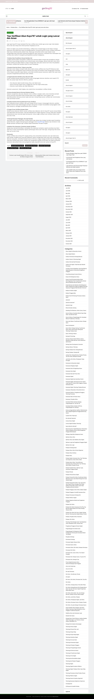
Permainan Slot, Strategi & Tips (72, 559)
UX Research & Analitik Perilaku (72, 686)
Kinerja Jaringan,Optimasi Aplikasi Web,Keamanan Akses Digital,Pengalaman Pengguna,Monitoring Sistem (76, 412)
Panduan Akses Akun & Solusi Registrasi (74, 450)
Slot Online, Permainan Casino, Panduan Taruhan (76, 602)
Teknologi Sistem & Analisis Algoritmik (74, 678)
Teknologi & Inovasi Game (71, 639)
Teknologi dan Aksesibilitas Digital (73, 658)
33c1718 (9, 41)
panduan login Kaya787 (44, 145)
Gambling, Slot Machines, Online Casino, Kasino (76, 310)
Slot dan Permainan (70, 571)
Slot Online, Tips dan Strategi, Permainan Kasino (76, 605)
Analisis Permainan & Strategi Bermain (74, 256)
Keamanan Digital (69, 376)
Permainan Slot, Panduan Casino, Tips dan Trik (76, 556)
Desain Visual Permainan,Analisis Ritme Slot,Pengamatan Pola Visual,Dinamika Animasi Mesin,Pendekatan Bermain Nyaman (76, 281)
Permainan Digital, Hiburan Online (73, 542)
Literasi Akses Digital (70, 421)
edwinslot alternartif (70, 302)
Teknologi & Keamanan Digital (72, 642)
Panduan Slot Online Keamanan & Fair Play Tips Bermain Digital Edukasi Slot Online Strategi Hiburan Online (76, 508)
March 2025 (68, 230)
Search (67, 143)
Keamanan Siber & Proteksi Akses (73, 396)
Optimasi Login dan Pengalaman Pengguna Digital (76, 442)
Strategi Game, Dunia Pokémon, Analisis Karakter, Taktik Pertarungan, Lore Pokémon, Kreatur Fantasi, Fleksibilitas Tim (76, 620)
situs (67, 64)
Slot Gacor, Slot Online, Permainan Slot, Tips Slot (76, 579)
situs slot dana (69, 101)
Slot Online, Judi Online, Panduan (73, 597)
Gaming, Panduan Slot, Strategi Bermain (74, 349)
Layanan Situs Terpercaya (71, 415)
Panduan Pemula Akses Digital (72, 474)
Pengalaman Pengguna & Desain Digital (74, 526)
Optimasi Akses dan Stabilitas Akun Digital (75, 439)
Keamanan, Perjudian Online (72, 399)
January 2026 (68, 204)
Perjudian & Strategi (70, 536)
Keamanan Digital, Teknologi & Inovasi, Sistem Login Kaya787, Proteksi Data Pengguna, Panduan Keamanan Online (76, 383)
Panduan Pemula (69, 472)
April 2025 (68, 227)
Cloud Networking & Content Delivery (74, 274)
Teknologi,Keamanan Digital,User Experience (75, 681)
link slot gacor (69, 43)
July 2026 (68, 188)
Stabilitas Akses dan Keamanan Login (74, 613)
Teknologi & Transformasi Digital (73, 653)
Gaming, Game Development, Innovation (74, 344)
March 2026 (68, 198)
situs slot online (69, 568)
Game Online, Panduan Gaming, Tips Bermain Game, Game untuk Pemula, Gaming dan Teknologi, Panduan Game (75, 330)
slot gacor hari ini (69, 90)
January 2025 (68, 235)
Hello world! (81, 180)
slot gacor (68, 53)
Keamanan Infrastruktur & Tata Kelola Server (75, 389)
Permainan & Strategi (70, 539)
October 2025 (68, 212)
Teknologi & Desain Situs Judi (72, 629)
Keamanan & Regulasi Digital (72, 365)
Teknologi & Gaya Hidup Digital (72, 634)
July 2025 (68, 219)
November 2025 (69, 209)
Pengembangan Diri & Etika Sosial (73, 528)
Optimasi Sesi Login (70, 445)
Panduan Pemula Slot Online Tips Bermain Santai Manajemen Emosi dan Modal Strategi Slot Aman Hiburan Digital (76, 479)
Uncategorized (69, 683)
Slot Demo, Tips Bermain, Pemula (73, 574)
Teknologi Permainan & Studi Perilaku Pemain (75, 673)
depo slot (68, 69)
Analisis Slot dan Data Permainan (73, 262)
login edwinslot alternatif (71, 426)
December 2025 (69, 206)
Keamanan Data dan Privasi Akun (73, 373)
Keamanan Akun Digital (71, 371)
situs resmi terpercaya (70, 566)
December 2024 (69, 238)
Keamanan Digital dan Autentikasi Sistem (74, 379)
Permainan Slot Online (70, 550)
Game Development (70, 325)
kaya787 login (41, 121)
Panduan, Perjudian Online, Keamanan (74, 516)
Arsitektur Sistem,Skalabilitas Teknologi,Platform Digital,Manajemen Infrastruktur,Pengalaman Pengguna (76, 270)
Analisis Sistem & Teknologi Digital (73, 259)
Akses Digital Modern (70, 254)
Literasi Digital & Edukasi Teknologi (73, 423)
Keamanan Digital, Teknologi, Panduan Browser (76, 387)
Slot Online (68, 582)
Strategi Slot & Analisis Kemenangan (73, 624)
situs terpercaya (69, 117)
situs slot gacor (69, 85)
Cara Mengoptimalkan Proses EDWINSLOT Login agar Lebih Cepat (23, 21)
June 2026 (68, 190)
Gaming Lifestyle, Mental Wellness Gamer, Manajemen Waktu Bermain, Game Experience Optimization (75, 340)
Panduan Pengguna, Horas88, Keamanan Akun (75, 492)
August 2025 (68, 217)
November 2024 (69, 241)
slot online (68, 106)
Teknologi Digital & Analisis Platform (74, 666)
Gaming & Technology (70, 336)
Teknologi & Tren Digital (71, 655)
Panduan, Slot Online (70, 519)
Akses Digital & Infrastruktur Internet (73, 251)
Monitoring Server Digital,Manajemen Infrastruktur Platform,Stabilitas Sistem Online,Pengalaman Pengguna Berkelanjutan (76, 430)
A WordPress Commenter (71, 180)
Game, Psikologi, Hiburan (71, 333)
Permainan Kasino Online (71, 544)
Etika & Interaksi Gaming (71, 307)
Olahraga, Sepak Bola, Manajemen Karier (74, 434)
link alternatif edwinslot (71, 418)
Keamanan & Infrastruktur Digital (73, 363)
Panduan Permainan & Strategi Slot (73, 495)
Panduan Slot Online (70, 504)
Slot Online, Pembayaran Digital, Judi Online (75, 599)
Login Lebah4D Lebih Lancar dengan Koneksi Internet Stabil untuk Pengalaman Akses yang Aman (75, 171)
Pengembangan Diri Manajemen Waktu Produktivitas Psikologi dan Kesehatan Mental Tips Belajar (75, 533)
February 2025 (69, 233)
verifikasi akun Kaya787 (25, 148)
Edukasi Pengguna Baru (71, 293)
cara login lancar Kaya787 (17, 145)
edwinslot (68, 300)
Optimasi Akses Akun (70, 437)
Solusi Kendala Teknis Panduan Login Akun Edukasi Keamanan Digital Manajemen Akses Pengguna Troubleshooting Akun (75, 609)
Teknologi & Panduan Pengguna (72, 645)
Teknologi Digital (69, 663)
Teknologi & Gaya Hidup (71, 632)
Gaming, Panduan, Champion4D (72, 352)
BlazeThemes (55, 696)
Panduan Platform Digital (71, 497)
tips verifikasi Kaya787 (13, 148)
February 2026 (69, 201)
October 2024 (68, 243)
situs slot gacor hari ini (71, 48)
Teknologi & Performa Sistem (72, 650)
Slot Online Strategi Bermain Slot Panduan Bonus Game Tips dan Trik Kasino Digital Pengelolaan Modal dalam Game (76, 589)
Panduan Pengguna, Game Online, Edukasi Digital (76, 489)
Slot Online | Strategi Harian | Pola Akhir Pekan (76, 584)
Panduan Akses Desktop (71, 453)
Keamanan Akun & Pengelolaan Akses (74, 368)
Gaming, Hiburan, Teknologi (72, 347)
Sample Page (45, 16)
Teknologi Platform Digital (71, 675)
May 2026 (68, 193)
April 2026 (68, 196)
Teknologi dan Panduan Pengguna (73, 661)
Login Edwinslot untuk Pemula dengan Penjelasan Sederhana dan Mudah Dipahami (62, 1)
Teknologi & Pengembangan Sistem (73, 647)
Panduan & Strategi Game (71, 447)
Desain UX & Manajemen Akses (72, 276)
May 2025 (68, 225)
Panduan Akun (10, 32)
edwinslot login (69, 305)
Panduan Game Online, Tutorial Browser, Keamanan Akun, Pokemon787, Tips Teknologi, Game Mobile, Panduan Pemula (76, 464)
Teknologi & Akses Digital (71, 626)
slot (66, 59)
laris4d (67, 80)
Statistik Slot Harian (70, 615)
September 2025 (69, 214)
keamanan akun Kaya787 (31, 145)
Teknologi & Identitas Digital (72, 637)
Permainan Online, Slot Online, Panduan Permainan (76, 547)
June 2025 (68, 222)
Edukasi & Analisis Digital (71, 290)
